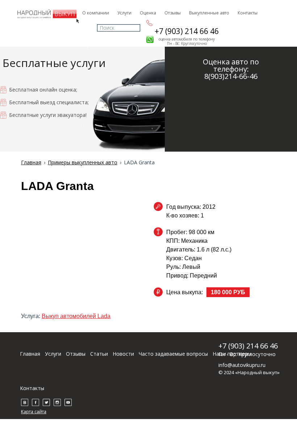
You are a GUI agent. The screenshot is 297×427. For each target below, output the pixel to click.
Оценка (148, 13)
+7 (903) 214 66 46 (187, 31)
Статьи (99, 353)
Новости (123, 353)
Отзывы (172, 13)
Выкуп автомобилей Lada (76, 316)
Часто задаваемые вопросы (173, 353)
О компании (95, 13)
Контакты (248, 13)
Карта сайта (33, 412)
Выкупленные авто (209, 13)
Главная (30, 353)
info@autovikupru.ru (241, 365)
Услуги (124, 13)
